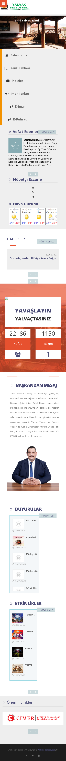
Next (35, 174)
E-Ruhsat (19, 119)
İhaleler (17, 81)
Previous (30, 174)
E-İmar (19, 106)
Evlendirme (18, 55)
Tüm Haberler (47, 241)
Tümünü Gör (47, 131)
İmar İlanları (19, 94)
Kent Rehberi (19, 68)
